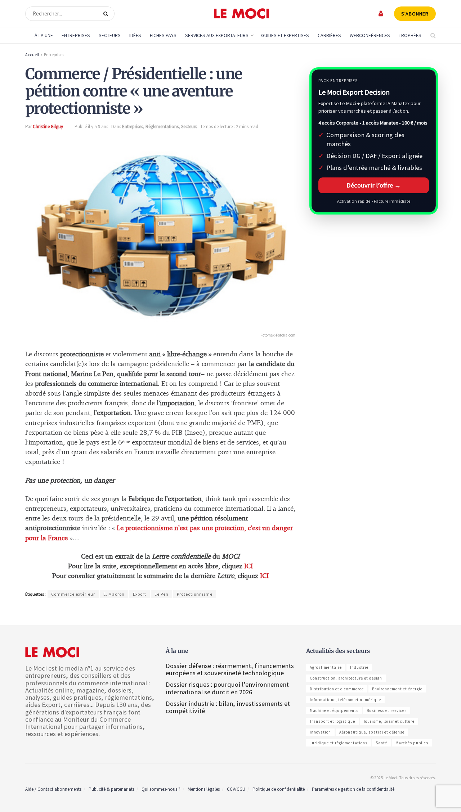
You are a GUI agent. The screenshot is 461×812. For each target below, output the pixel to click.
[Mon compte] (381, 13)
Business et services (387, 710)
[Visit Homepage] (241, 13)
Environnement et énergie (397, 688)
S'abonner (415, 13)
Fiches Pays (163, 35)
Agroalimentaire (326, 667)
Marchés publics (411, 742)
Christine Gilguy (48, 126)
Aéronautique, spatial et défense (371, 732)
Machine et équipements (334, 710)
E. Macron (114, 594)
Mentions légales (204, 789)
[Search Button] (107, 13)
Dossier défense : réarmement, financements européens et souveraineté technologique (230, 669)
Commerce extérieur (73, 594)
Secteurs (110, 35)
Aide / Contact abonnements (53, 789)
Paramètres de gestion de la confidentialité (353, 789)
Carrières (329, 35)
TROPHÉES (410, 35)
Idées (135, 35)
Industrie (359, 667)
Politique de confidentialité (278, 789)
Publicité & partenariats (111, 789)
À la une (44, 35)
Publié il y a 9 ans (91, 126)
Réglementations (162, 126)
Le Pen (162, 594)
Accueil (32, 54)
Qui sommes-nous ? (161, 789)
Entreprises (76, 35)
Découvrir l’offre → (373, 185)
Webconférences (370, 35)
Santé (381, 742)
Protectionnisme (194, 594)
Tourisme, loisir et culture (389, 721)
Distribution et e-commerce (337, 688)
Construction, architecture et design (346, 678)
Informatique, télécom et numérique (345, 699)
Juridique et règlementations (338, 742)
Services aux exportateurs (217, 35)
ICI (248, 566)
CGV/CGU (236, 789)
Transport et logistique (332, 721)
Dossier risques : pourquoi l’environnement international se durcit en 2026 (227, 688)
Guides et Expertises (285, 35)
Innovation (320, 732)
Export (139, 594)
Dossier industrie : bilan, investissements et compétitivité (228, 707)
